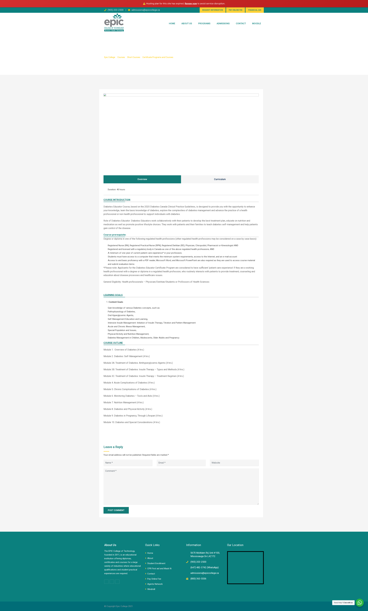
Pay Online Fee (154, 579)
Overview (142, 179)
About (150, 558)
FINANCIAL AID (254, 10)
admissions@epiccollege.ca (146, 10)
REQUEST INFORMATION (212, 10)
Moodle (256, 23)
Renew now (191, 3)
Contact (151, 573)
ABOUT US (186, 23)
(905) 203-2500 (115, 10)
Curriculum (220, 179)
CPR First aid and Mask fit (159, 568)
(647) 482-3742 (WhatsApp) (204, 567)
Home (172, 23)
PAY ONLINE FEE (235, 10)
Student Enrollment (156, 563)
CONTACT (241, 23)
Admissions (223, 23)
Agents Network (155, 584)
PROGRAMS (204, 23)
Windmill (151, 589)
